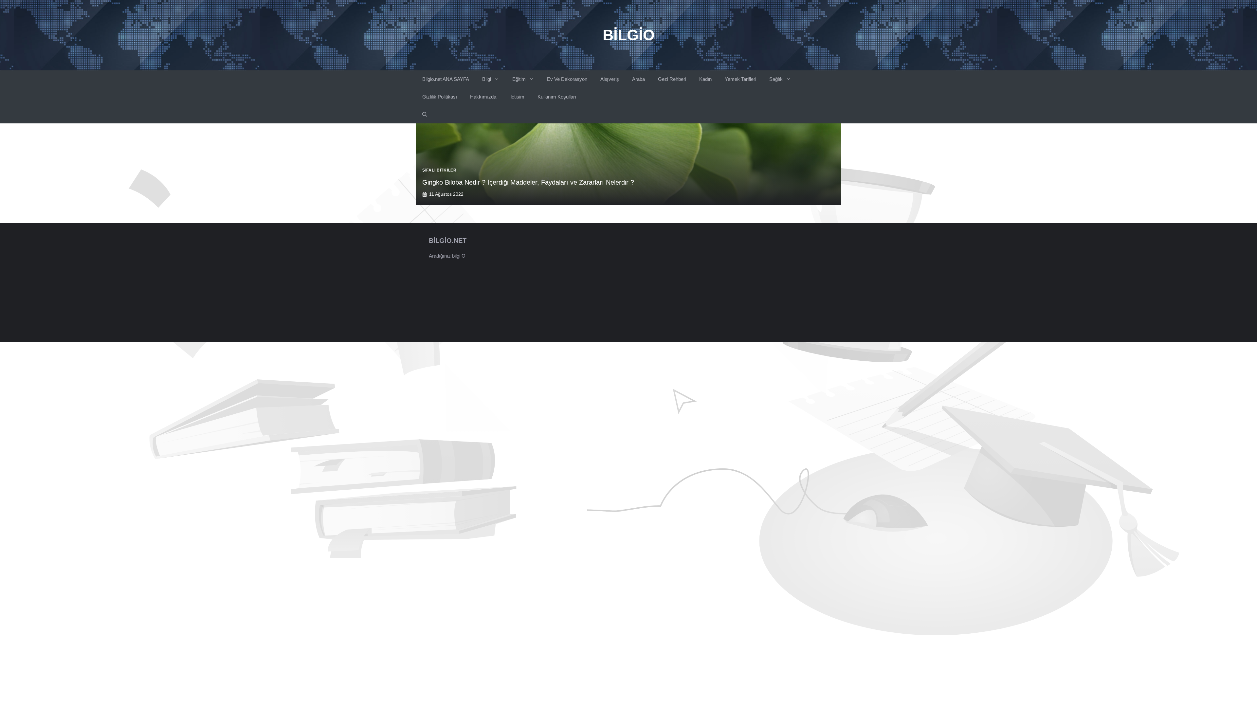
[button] (425, 114)
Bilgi (486, 79)
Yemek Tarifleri (740, 79)
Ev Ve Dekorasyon (567, 79)
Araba (638, 79)
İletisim (516, 97)
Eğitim (519, 79)
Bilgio (629, 35)
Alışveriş (609, 79)
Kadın (705, 79)
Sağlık (776, 79)
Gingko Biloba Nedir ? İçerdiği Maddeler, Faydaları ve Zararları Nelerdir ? (528, 182)
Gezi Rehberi (672, 79)
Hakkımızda (483, 97)
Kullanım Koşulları (556, 97)
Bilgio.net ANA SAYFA (445, 79)
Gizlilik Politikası (439, 97)
